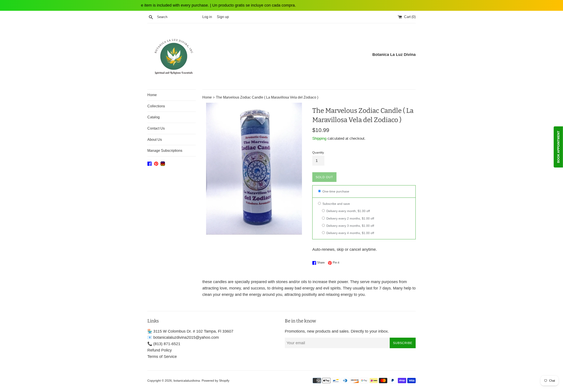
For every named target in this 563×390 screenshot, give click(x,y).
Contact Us (156, 128)
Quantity (318, 152)
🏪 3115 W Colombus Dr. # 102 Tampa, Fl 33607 (190, 331)
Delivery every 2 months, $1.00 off (349, 218)
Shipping (319, 138)
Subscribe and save (336, 203)
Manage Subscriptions (164, 150)
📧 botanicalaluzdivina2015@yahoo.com (183, 337)
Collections (156, 106)
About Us (154, 139)
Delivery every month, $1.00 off (347, 211)
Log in (207, 17)
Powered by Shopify (215, 380)
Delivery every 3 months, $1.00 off (349, 225)
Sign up (223, 17)
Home (152, 95)
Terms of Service (162, 356)
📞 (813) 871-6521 (163, 344)
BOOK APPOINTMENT (558, 147)
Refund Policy (159, 350)
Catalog (153, 117)
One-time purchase (335, 191)
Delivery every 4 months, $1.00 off (349, 233)
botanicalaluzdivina (187, 380)
